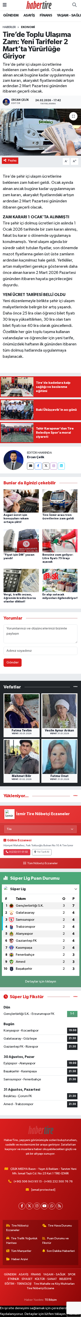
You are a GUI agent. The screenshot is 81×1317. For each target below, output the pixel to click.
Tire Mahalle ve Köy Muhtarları (54, 1283)
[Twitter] (46, 466)
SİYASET (27, 1279)
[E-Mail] (30, 466)
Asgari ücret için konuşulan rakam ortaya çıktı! (16, 519)
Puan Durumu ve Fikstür (55, 1240)
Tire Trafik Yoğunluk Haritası (22, 1240)
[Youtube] (44, 1206)
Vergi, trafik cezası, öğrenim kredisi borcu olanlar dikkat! (20, 598)
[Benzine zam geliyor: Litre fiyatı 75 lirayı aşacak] (60, 540)
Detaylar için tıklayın (40, 981)
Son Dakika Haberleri (61, 1250)
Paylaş (12, 160)
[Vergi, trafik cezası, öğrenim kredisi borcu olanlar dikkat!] (21, 580)
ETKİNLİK (13, 1279)
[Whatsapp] (51, 1206)
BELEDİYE (65, 1279)
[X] (29, 1206)
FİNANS (46, 15)
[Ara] (74, 5)
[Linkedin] (61, 466)
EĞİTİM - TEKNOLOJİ (18, 1283)
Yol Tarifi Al (43, 852)
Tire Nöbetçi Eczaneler (17, 1228)
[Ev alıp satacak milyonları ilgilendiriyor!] (60, 580)
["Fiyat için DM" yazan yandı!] (21, 540)
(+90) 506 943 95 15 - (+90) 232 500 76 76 (43, 1181)
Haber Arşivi (19, 1259)
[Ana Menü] (5, 5)
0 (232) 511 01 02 (18, 852)
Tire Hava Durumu (60, 1225)
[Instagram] (53, 466)
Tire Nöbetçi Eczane (40, 1288)
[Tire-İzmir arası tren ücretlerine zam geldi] (60, 500)
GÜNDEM (10, 15)
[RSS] (59, 1206)
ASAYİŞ (29, 15)
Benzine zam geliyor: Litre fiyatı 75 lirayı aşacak (57, 558)
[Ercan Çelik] (13, 460)
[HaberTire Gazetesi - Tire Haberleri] (38, 5)
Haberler (9, 27)
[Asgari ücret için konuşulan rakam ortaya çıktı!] (21, 500)
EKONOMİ (28, 27)
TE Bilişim (51, 1299)
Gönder (12, 662)
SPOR (71, 1274)
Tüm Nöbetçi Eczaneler (42, 863)
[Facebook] (38, 466)
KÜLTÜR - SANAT (46, 1279)
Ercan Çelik (35, 457)
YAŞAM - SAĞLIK (54, 1274)
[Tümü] (75, 687)
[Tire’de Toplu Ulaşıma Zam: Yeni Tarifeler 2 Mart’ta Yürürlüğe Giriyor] (40, 132)
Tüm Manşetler (21, 1250)
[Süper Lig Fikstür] (75, 997)
